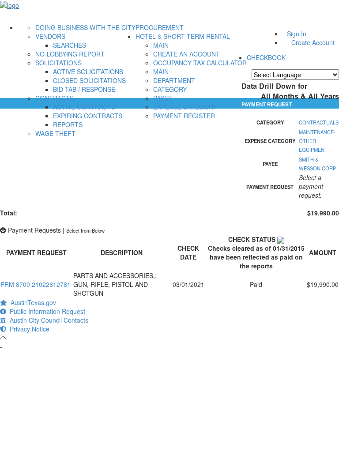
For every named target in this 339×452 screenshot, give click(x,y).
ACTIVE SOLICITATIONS (88, 71)
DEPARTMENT (174, 80)
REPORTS (68, 124)
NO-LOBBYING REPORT (70, 53)
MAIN (161, 45)
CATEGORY (170, 89)
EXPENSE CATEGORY (185, 106)
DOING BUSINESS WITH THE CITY (85, 27)
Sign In (296, 33)
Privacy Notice (27, 328)
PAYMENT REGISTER (184, 115)
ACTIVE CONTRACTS (84, 106)
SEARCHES (69, 45)
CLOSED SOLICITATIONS (89, 80)
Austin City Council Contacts (47, 320)
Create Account (313, 42)
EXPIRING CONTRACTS (87, 115)
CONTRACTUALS (319, 122)
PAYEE (162, 98)
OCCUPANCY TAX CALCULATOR (200, 62)
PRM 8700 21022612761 (35, 284)
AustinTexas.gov (31, 302)
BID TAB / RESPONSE (84, 89)
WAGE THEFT (55, 133)
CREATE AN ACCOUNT (186, 53)
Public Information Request (45, 311)
